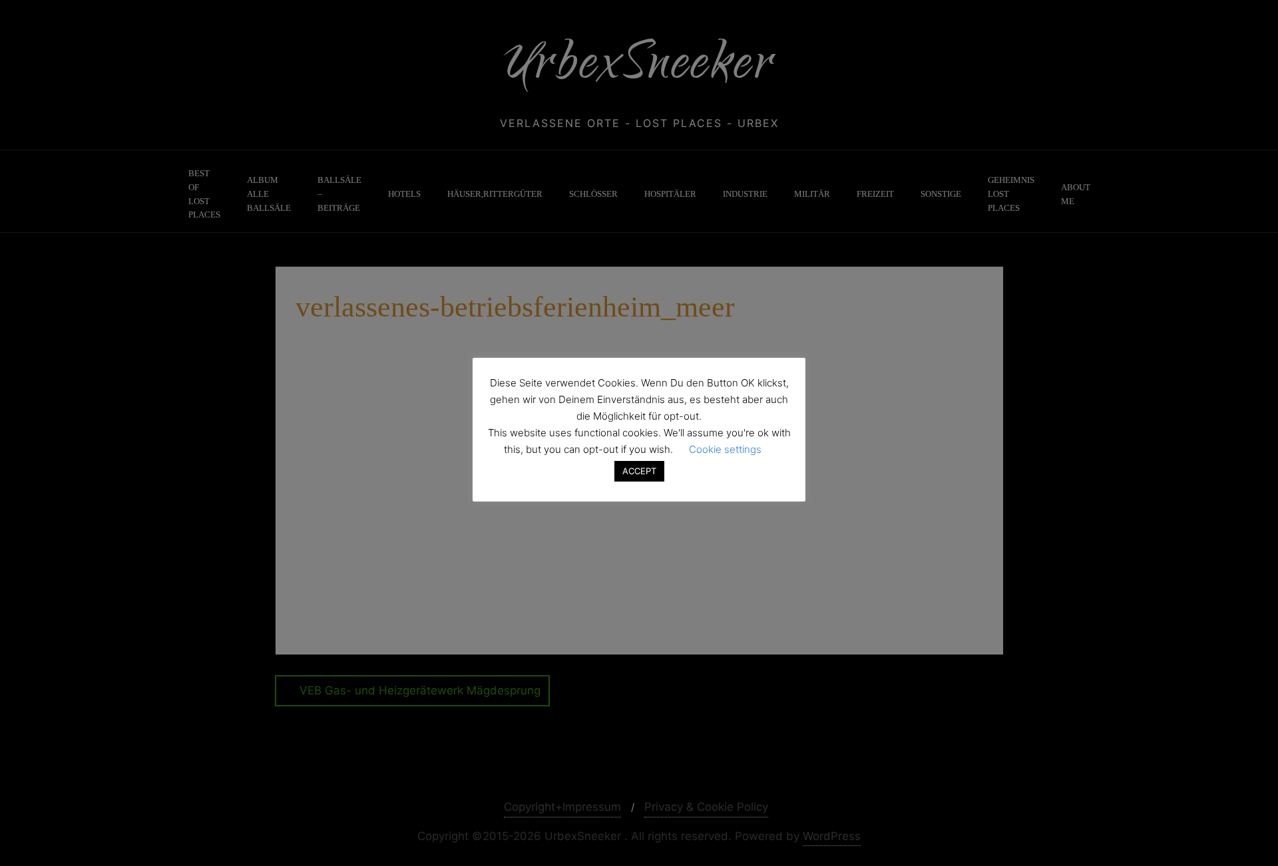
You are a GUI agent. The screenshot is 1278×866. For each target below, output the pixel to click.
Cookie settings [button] (725, 449)
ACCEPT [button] (639, 471)
